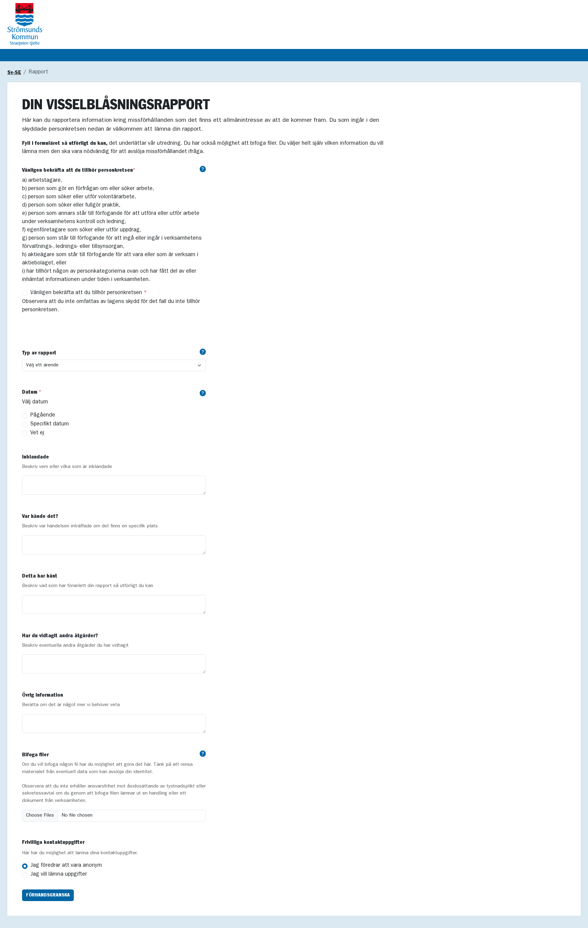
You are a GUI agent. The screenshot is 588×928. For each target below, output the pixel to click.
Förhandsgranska (48, 895)
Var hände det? (40, 516)
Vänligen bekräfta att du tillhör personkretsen (78, 170)
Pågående (42, 415)
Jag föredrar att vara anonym (66, 866)
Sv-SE (14, 72)
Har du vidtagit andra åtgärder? (60, 635)
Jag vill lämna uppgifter (58, 874)
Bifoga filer (35, 755)
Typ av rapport (39, 353)
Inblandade (35, 457)
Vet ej (37, 433)
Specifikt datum (49, 424)
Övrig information (42, 695)
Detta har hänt (39, 576)
